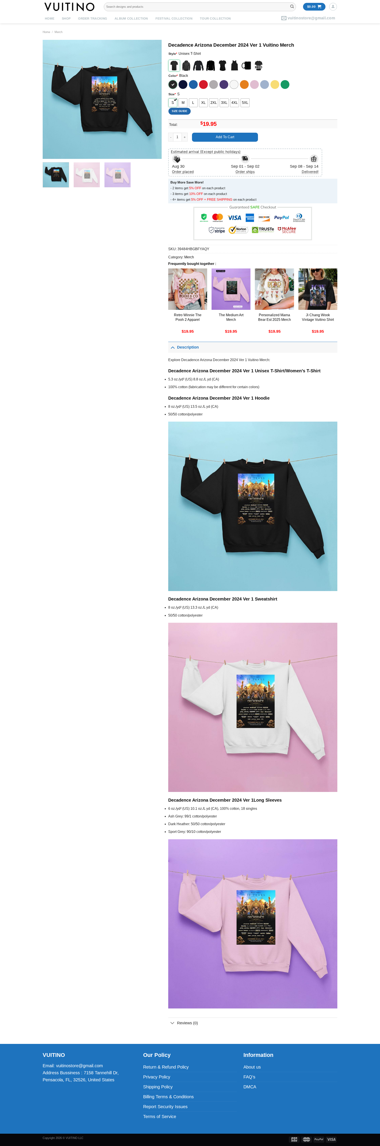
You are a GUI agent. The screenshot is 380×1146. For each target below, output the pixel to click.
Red (203, 84)
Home (49, 18)
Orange (244, 84)
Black (172, 84)
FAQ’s (249, 1076)
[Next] (154, 99)
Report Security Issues (165, 1106)
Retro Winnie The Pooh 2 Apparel (187, 317)
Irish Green (285, 84)
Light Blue (264, 84)
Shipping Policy (158, 1086)
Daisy (274, 84)
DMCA (249, 1086)
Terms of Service (159, 1116)
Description (188, 347)
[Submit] (292, 7)
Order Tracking (92, 18)
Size (172, 94)
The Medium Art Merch (231, 317)
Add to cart (225, 137)
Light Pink (254, 84)
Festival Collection (173, 18)
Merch (58, 32)
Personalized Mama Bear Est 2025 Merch (274, 317)
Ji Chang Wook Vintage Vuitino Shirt (318, 317)
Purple (223, 84)
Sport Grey (213, 84)
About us (252, 1067)
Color (173, 75)
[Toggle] (172, 347)
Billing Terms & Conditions (168, 1096)
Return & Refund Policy (166, 1067)
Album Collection (131, 18)
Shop (66, 18)
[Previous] (51, 99)
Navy (183, 84)
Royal (193, 84)
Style (172, 53)
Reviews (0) (187, 1023)
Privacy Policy (156, 1076)
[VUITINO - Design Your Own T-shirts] (70, 7)
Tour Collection (215, 18)
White (234, 84)
